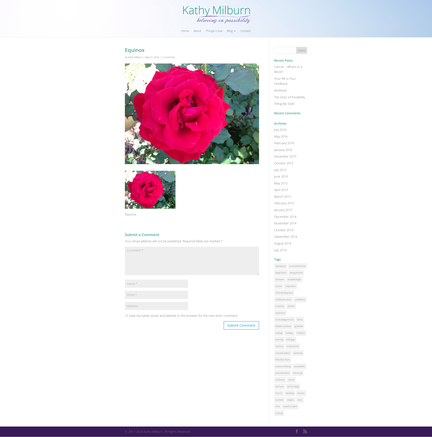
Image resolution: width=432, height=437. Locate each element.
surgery (290, 399)
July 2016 (280, 130)
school (291, 379)
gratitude (299, 326)
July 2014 (280, 250)
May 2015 (281, 183)
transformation (290, 406)
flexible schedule (283, 326)
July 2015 (280, 170)
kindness (301, 332)
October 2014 (283, 230)
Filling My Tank (284, 104)
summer (280, 399)
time (278, 406)
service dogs (293, 386)
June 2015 (281, 176)
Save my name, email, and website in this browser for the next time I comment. (183, 316)
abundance (281, 266)
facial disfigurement (285, 319)
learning (279, 339)
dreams (291, 306)
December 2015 (285, 156)
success (301, 393)
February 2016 (284, 143)
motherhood (293, 346)
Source (279, 393)
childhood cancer (283, 299)
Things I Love (214, 31)
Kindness (280, 90)
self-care (280, 386)
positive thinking (283, 366)
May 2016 (281, 136)
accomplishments (297, 266)
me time (279, 346)
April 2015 (281, 190)
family (300, 319)
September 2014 (285, 237)
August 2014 (282, 243)
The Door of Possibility (289, 97)
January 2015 (283, 210)
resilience (280, 379)
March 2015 (282, 197)
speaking (290, 393)
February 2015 (284, 203)
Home (185, 31)
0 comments (168, 57)
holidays (289, 332)
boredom (280, 279)
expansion (280, 312)
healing (279, 332)
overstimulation (283, 353)
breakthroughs (294, 279)
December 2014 (285, 217)
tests (300, 399)
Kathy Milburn (135, 57)
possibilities (299, 366)
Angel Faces (281, 272)
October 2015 (283, 163)
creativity (280, 306)
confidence (300, 299)
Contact (246, 31)
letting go (291, 339)
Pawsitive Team (283, 359)
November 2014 (285, 223)
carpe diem (290, 286)
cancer (279, 286)
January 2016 (283, 150)
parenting (298, 353)
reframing (297, 372)
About (197, 31)
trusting (279, 413)
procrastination (283, 372)
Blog (230, 31)
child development (284, 292)
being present (296, 272)
